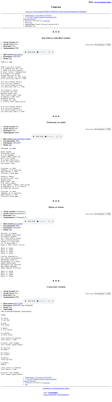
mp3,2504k (18, 224)
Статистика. (46, 21)
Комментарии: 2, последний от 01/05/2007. (38, 15)
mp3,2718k (18, 303)
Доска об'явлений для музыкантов (56, 395)
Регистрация (39, 12)
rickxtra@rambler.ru (29, 19)
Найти (47, 12)
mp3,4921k (18, 54)
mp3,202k (17, 139)
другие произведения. (102, 2)
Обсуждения (65, 12)
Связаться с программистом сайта (56, 388)
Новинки (74, 12)
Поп (30, 22)
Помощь (83, 12)
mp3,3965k (26, 139)
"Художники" (52, 393)
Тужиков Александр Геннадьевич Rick (45, 17)
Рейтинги (55, 12)
